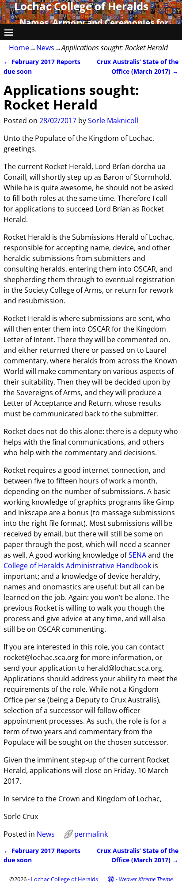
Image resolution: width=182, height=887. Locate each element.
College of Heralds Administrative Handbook (77, 565)
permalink (91, 834)
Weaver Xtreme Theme (146, 879)
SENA (137, 555)
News (45, 48)
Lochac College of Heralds (64, 879)
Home (19, 48)
